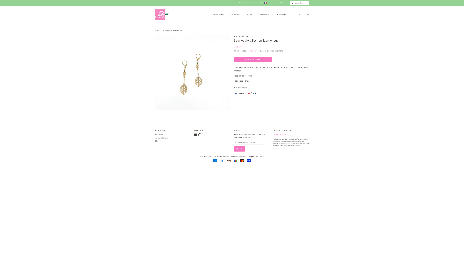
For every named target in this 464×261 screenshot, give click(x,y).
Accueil (157, 30)
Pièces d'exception (301, 15)
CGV (156, 141)
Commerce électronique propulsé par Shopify (247, 157)
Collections (235, 15)
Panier (285, 3)
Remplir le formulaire (279, 134)
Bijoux (250, 15)
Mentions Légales (161, 138)
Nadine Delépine (223, 157)
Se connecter (243, 3)
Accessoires (265, 15)
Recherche (159, 135)
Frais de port (252, 51)
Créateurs (282, 15)
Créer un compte (257, 3)
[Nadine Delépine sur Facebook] (195, 135)
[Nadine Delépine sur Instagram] (199, 135)
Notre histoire (219, 15)
